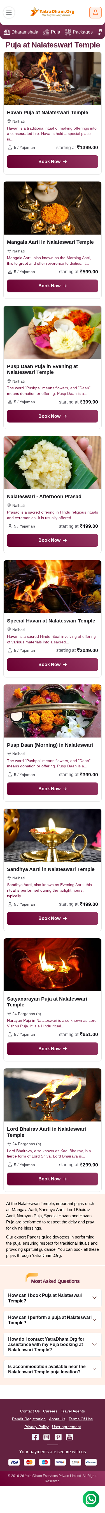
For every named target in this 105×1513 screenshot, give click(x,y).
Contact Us (30, 1411)
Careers (50, 1411)
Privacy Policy (36, 1426)
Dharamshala (24, 32)
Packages (83, 32)
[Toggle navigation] (9, 12)
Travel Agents (73, 1411)
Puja (55, 32)
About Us (57, 1419)
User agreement (66, 1426)
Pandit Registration (29, 1419)
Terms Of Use (81, 1419)
